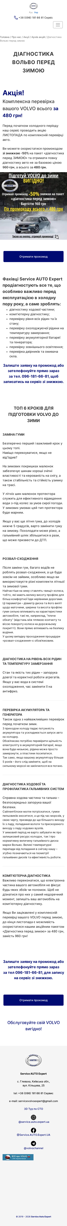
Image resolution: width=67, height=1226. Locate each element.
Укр (36, 12)
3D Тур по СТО (33, 1108)
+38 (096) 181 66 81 (31, 17)
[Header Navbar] (58, 24)
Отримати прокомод (33, 256)
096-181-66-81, (36, 376)
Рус (31, 12)
